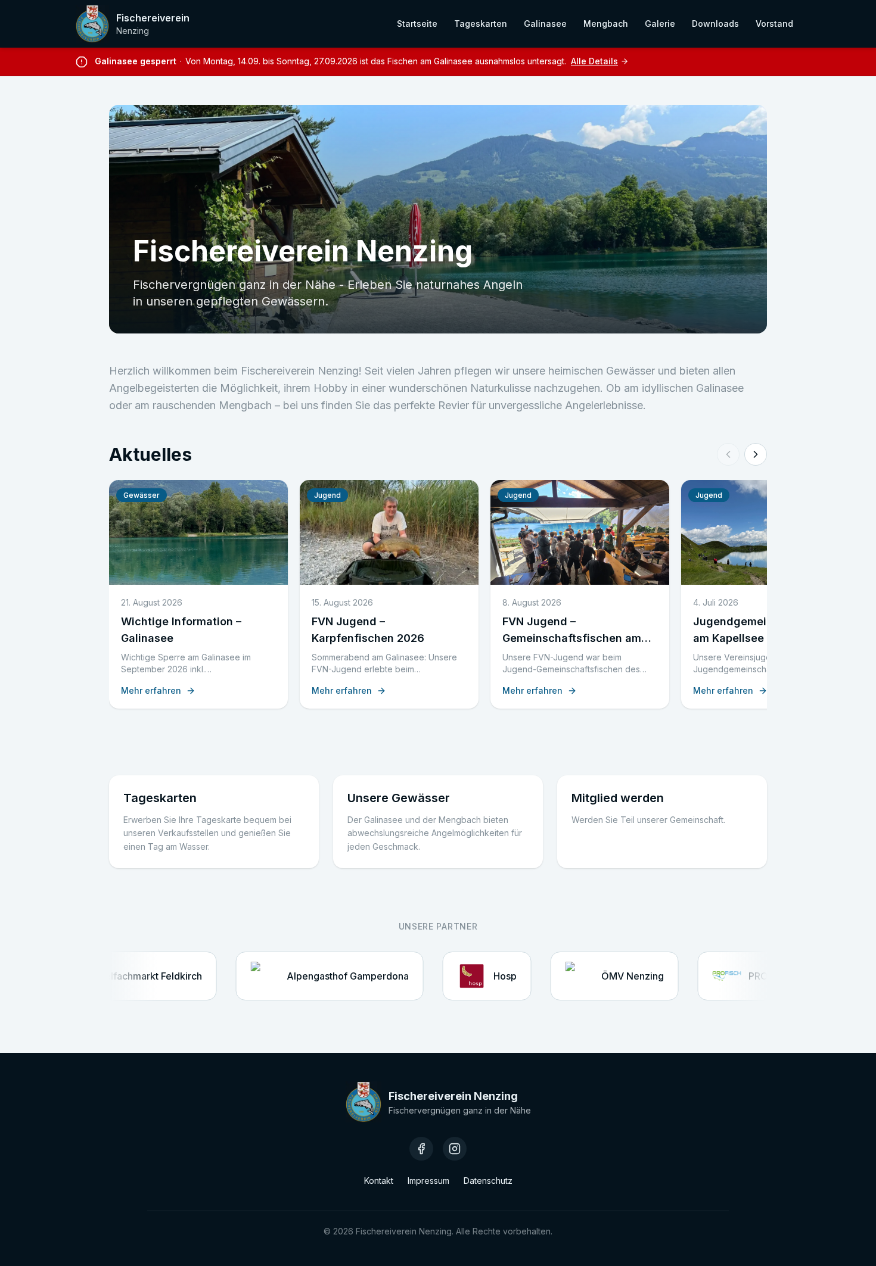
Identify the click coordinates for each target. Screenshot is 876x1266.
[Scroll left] (728, 454)
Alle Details (594, 61)
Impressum (428, 1180)
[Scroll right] (755, 454)
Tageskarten (480, 23)
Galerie (660, 23)
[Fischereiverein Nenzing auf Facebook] (421, 1149)
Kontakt (378, 1180)
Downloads (715, 23)
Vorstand (774, 23)
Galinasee (545, 23)
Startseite (417, 23)
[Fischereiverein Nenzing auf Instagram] (455, 1149)
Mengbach (605, 23)
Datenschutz (488, 1180)
